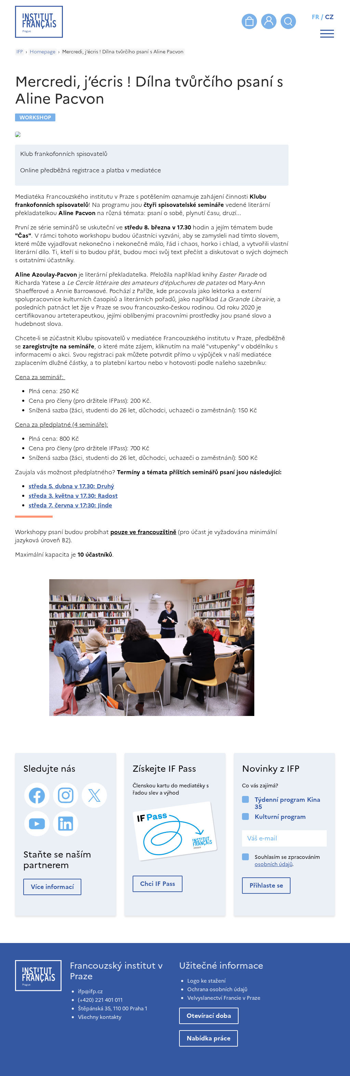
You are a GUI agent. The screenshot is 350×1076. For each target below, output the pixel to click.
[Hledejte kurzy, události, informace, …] (288, 21)
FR (315, 17)
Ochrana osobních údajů (217, 989)
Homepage (42, 52)
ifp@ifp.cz (90, 991)
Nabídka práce (208, 1038)
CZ (329, 17)
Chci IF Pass (157, 883)
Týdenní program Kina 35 (287, 803)
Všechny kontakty (99, 1017)
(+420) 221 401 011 (100, 1000)
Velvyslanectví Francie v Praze (223, 998)
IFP (19, 52)
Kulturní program (280, 816)
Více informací (52, 886)
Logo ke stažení (206, 981)
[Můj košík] (249, 21)
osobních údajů (273, 864)
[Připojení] (269, 21)
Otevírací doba (209, 1015)
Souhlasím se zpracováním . (287, 860)
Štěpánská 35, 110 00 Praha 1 (112, 1008)
